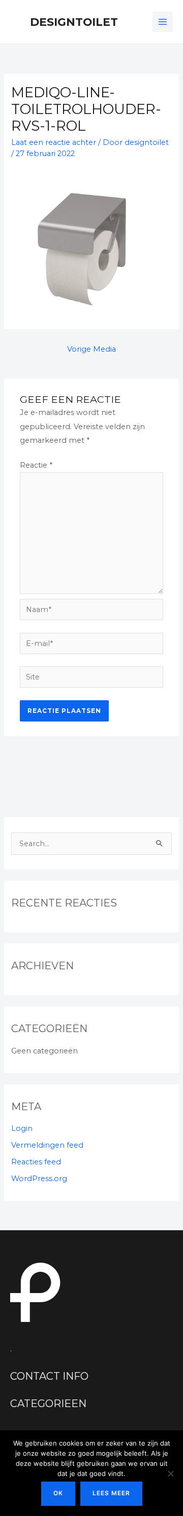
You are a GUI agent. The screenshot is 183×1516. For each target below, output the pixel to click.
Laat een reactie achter (53, 142)
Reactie (36, 465)
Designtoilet (74, 21)
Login (22, 1128)
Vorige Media (91, 349)
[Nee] (170, 1473)
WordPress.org (39, 1178)
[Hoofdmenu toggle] (162, 22)
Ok (58, 1493)
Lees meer (111, 1493)
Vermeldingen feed (47, 1145)
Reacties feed (36, 1161)
